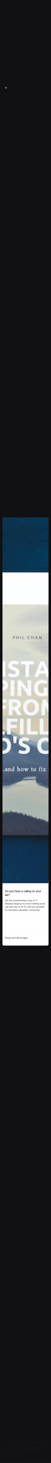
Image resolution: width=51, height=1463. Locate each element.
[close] (5, 87)
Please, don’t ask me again (16, 938)
